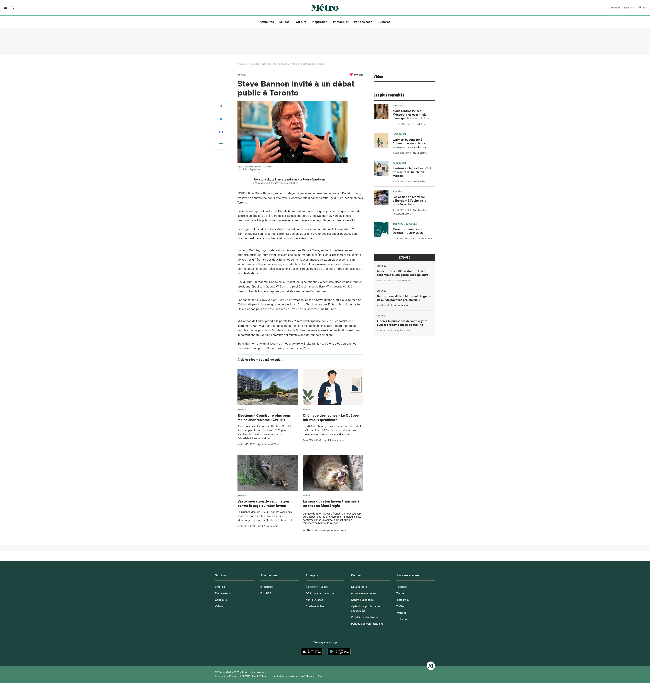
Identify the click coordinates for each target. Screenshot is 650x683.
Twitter (400, 593)
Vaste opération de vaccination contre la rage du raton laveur (263, 503)
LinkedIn (401, 619)
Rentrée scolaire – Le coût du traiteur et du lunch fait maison (412, 172)
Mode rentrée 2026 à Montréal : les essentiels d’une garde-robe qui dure (411, 114)
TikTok (400, 606)
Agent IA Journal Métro (268, 444)
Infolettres (266, 587)
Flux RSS (265, 593)
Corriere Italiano (315, 606)
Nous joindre (359, 587)
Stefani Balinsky (420, 152)
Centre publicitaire (362, 600)
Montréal (397, 191)
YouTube (401, 613)
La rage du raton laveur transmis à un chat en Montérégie (331, 503)
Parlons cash (363, 21)
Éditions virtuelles (317, 587)
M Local (284, 21)
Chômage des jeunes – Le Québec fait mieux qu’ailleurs (331, 417)
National (266, 63)
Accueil (242, 63)
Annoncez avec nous (363, 593)
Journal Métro (419, 124)
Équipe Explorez (404, 330)
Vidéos (219, 606)
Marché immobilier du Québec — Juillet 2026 (408, 231)
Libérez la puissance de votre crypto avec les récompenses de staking (402, 323)
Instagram (402, 600)
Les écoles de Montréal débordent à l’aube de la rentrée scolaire (409, 200)
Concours (221, 600)
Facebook (402, 587)
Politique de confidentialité (367, 623)
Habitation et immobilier (405, 223)
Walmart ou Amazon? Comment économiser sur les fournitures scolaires (411, 143)
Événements (222, 593)
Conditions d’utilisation (365, 617)
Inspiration (319, 21)
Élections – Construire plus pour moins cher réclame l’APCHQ (263, 417)
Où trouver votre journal (320, 593)
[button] (4, 7)
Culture (301, 21)
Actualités (267, 21)
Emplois (220, 587)
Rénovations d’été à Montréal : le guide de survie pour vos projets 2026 (404, 298)
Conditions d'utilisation (303, 676)
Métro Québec (314, 600)
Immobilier (341, 21)
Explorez (384, 21)
